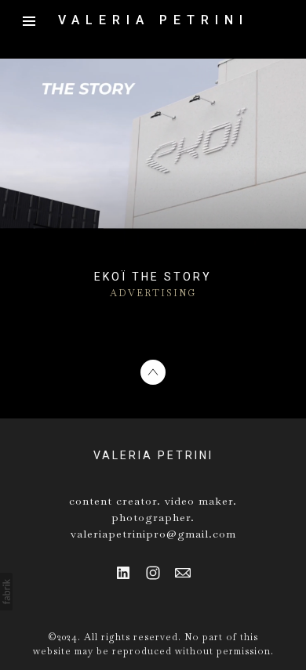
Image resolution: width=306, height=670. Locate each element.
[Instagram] (153, 572)
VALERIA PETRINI (153, 455)
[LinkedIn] (123, 572)
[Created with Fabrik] (6, 591)
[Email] (182, 572)
